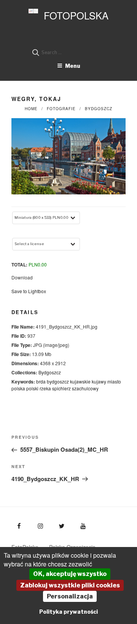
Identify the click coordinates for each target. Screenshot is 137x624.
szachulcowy (85, 388)
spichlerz (61, 388)
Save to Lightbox (28, 291)
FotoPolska (76, 15)
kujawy (99, 381)
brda (41, 381)
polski (32, 388)
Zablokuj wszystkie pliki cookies (70, 585)
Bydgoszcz (98, 108)
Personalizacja (70, 596)
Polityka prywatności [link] (68, 611)
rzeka (45, 388)
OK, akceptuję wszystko (70, 573)
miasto (114, 381)
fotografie (61, 108)
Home (31, 108)
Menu (72, 66)
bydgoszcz (58, 381)
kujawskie (80, 381)
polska (18, 388)
